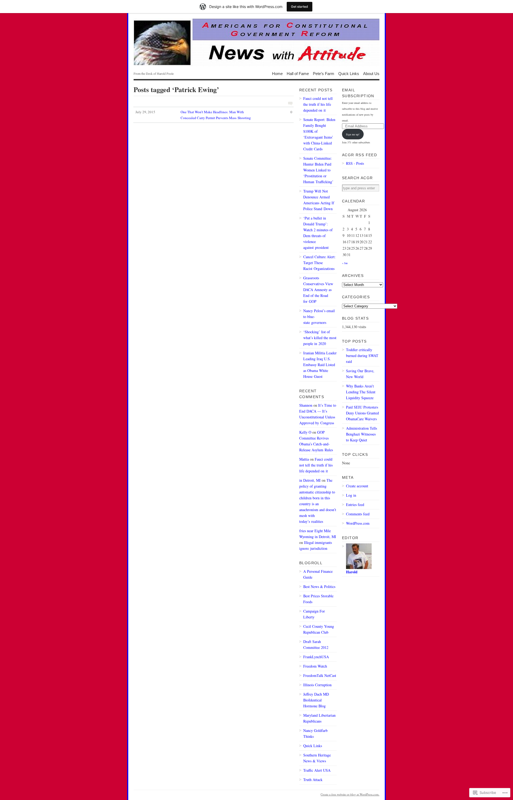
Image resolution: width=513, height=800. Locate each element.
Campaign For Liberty (314, 614)
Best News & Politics (319, 586)
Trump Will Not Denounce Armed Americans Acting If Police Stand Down (318, 200)
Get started (299, 7)
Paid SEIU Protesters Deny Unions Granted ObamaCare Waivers (362, 413)
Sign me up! (352, 134)
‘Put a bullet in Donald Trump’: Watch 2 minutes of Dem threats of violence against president (318, 232)
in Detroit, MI (310, 480)
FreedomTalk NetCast (319, 675)
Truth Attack (312, 779)
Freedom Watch (315, 666)
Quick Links (348, 73)
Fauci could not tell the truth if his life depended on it (318, 104)
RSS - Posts (355, 163)
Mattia (304, 459)
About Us (371, 73)
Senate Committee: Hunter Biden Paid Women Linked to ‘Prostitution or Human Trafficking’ (318, 170)
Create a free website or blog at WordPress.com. (350, 794)
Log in (351, 495)
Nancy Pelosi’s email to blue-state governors (319, 316)
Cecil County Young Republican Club (318, 629)
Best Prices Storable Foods (318, 598)
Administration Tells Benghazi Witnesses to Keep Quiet (361, 434)
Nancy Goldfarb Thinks (315, 733)
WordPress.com (358, 523)
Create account (357, 485)
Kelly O (305, 432)
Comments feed (358, 513)
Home (277, 73)
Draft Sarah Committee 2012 (315, 644)
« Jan (345, 263)
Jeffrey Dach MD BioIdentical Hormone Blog (316, 700)
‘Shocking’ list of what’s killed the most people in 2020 (319, 337)
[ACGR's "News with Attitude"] (256, 42)
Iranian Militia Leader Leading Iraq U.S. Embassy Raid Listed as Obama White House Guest (320, 364)
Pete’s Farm (323, 73)
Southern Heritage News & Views (317, 757)
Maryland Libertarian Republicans (319, 718)
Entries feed (355, 504)
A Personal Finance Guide (318, 574)
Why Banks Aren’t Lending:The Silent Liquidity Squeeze (360, 391)
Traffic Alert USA (317, 770)
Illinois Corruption (317, 684)
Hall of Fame (298, 73)
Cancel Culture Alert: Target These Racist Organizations (319, 262)
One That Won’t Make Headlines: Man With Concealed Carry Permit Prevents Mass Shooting (213, 114)
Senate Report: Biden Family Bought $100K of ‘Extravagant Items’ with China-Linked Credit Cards (319, 134)
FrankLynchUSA (316, 656)
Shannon (305, 405)
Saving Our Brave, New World (360, 373)
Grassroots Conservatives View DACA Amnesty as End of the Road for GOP (318, 289)
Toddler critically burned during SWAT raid (362, 355)
